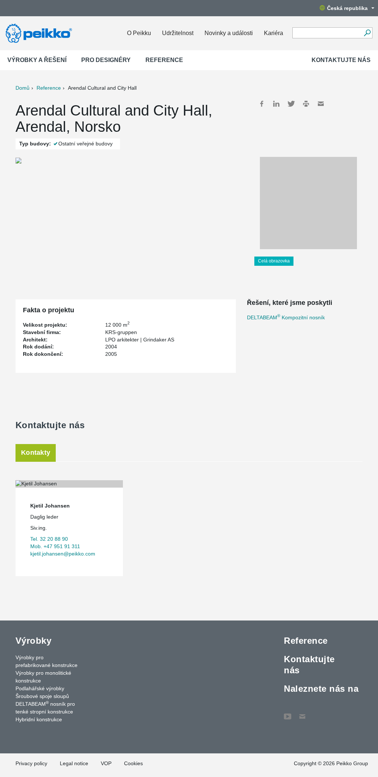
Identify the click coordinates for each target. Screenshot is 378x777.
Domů (23, 88)
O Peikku (139, 33)
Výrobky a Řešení (36, 60)
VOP (106, 763)
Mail (320, 103)
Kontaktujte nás (341, 60)
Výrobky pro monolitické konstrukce (43, 677)
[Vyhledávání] (367, 33)
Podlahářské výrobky (40, 688)
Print (306, 103)
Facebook (261, 103)
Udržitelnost (177, 33)
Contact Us (302, 712)
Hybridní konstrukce (39, 719)
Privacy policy (31, 763)
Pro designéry (106, 60)
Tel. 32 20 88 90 (49, 539)
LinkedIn (276, 103)
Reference (164, 60)
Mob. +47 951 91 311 (55, 546)
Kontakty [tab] (35, 452)
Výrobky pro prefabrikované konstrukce (47, 661)
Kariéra (273, 33)
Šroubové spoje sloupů (42, 696)
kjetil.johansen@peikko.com (62, 554)
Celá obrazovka (274, 261)
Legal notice (74, 763)
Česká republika (347, 8)
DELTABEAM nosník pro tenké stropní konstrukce (45, 707)
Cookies (133, 763)
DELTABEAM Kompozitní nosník (286, 317)
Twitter (291, 103)
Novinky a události (229, 33)
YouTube (287, 712)
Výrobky (33, 641)
